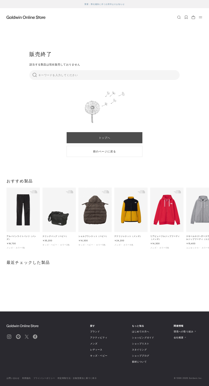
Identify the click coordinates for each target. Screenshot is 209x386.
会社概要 (179, 337)
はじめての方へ (140, 331)
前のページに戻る (104, 151)
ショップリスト (140, 343)
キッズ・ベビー (98, 355)
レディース (96, 349)
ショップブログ (140, 355)
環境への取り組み (183, 331)
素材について (139, 361)
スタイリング (139, 349)
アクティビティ (98, 337)
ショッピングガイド (143, 337)
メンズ (93, 343)
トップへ (104, 137)
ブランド (95, 331)
